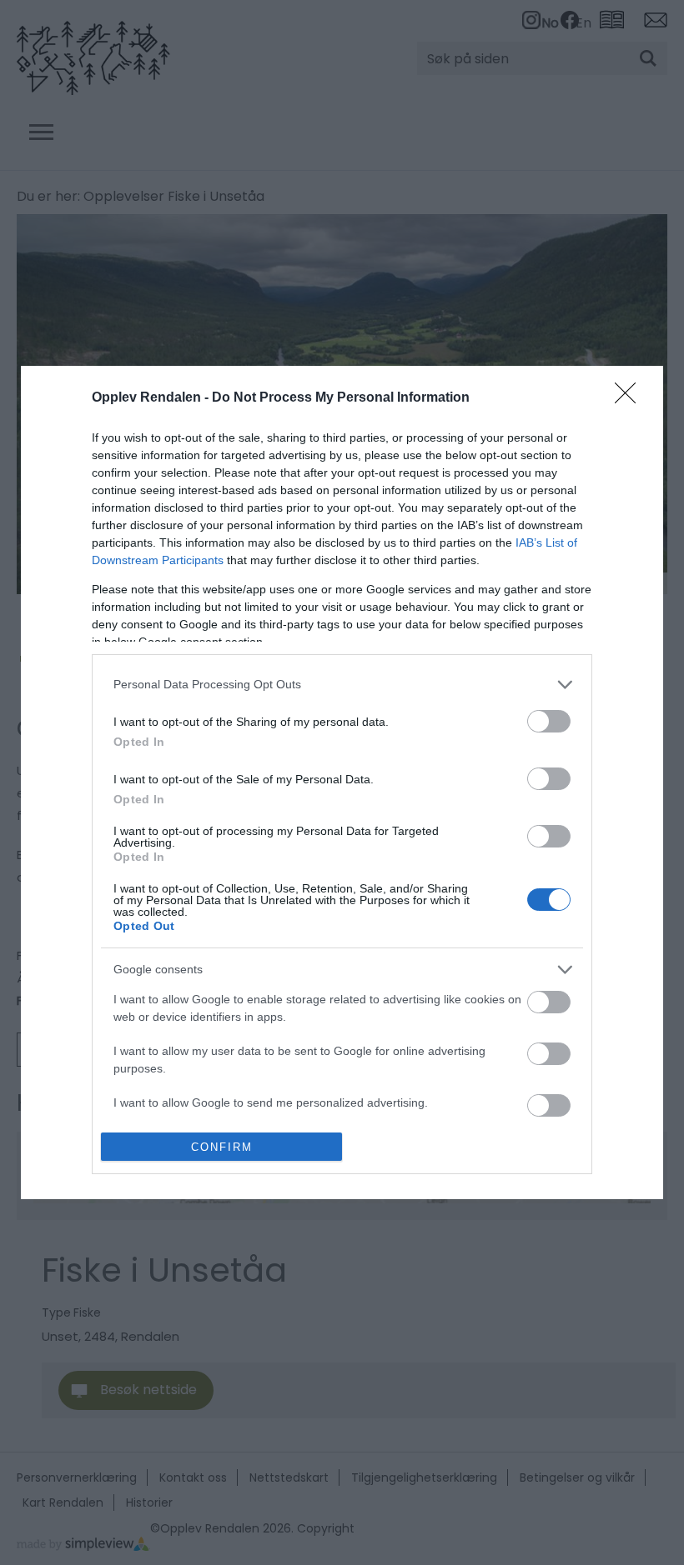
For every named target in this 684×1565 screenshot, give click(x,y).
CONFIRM (222, 1147)
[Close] (630, 398)
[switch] (549, 721)
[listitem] (342, 684)
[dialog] (342, 782)
